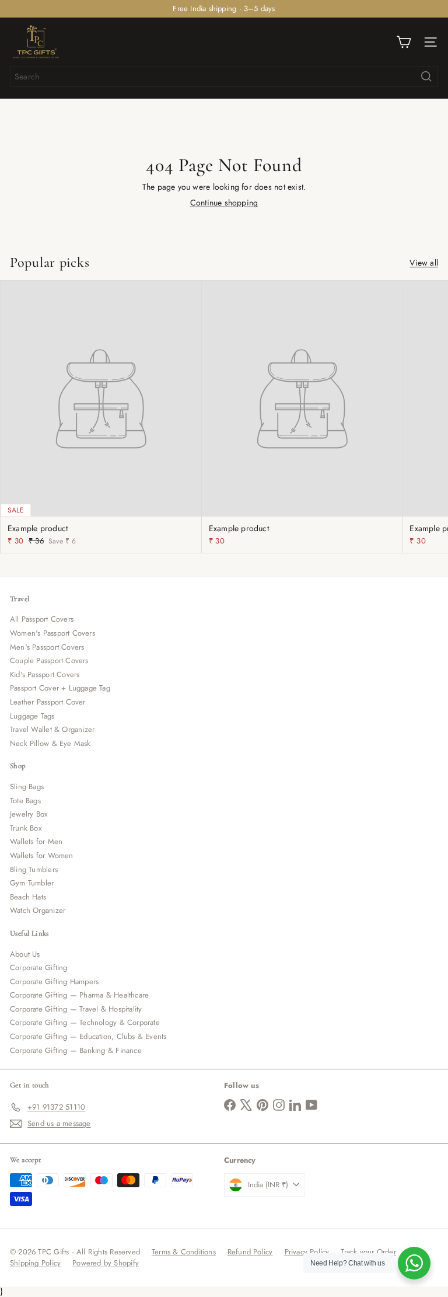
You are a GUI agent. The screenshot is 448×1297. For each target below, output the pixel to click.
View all (424, 263)
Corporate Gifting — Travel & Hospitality (76, 1008)
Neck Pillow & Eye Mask (50, 743)
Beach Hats (28, 896)
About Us (25, 954)
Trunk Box (25, 828)
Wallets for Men (36, 841)
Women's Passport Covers (52, 633)
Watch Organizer (37, 910)
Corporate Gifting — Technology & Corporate (85, 1022)
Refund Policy (250, 1251)
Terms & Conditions (184, 1251)
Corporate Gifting (39, 967)
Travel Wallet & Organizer (52, 729)
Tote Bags (25, 800)
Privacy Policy (307, 1251)
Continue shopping (224, 202)
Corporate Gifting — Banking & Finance (76, 1050)
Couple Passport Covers (49, 660)
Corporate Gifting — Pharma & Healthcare (79, 994)
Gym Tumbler (32, 882)
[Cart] (403, 42)
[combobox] (224, 76)
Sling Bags (27, 786)
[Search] (426, 76)
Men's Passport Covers (47, 647)
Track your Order (368, 1251)
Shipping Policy (35, 1262)
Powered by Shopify (105, 1262)
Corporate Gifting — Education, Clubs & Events (88, 1036)
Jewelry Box (28, 814)
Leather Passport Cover (48, 701)
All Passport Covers (42, 619)
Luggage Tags (32, 715)
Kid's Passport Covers (44, 674)
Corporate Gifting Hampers (54, 981)
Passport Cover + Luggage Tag (60, 687)
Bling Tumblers (34, 869)
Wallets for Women (42, 855)
